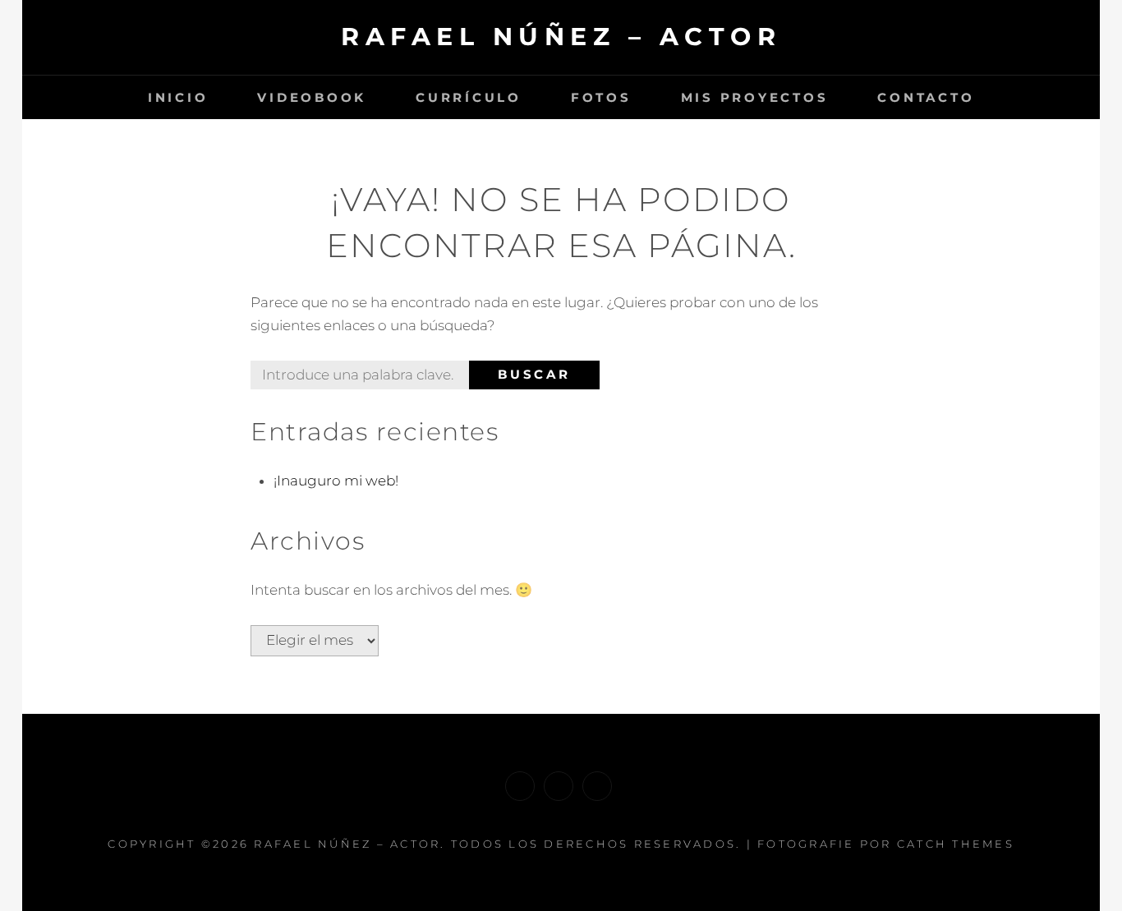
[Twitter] (558, 786)
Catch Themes (955, 843)
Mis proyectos (755, 97)
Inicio (178, 97)
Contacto (925, 97)
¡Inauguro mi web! (336, 480)
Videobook (311, 97)
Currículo (469, 97)
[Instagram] (597, 786)
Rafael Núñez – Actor (561, 36)
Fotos (601, 97)
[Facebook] (520, 786)
